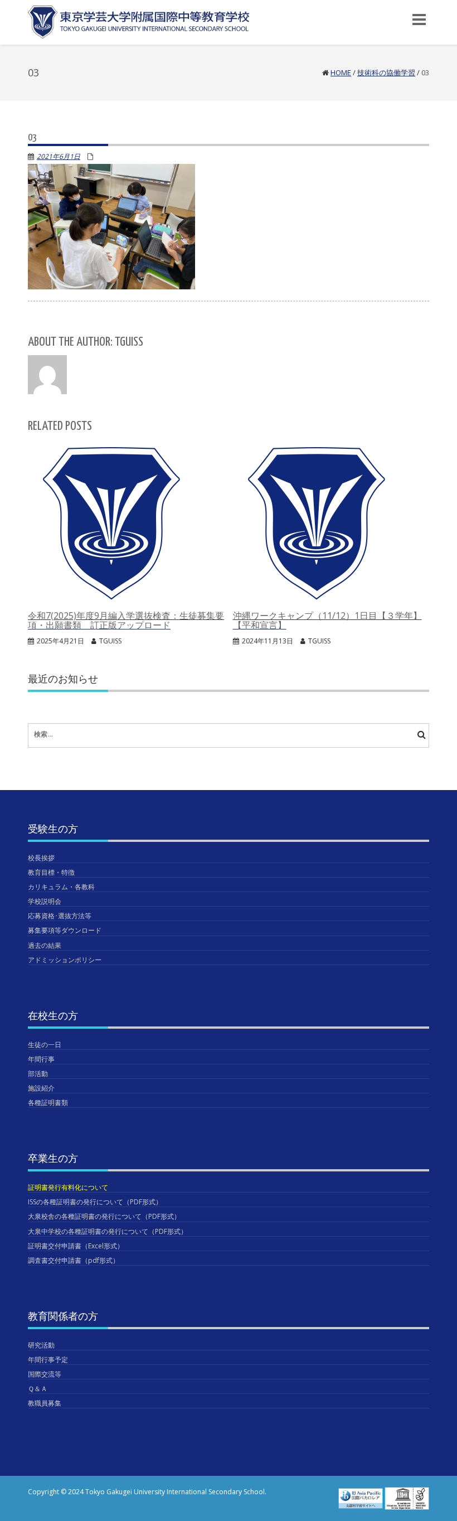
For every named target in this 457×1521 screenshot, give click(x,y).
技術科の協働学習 (386, 72)
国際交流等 (44, 1374)
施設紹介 (41, 1088)
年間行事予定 (48, 1359)
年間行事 (41, 1059)
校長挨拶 (41, 858)
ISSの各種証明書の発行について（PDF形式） (95, 1202)
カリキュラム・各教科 (61, 887)
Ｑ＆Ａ (37, 1388)
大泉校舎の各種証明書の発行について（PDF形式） (104, 1216)
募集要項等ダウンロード (64, 930)
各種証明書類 (48, 1102)
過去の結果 (44, 945)
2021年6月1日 (58, 156)
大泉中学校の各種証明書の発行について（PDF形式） (107, 1231)
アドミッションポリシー (64, 960)
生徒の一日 (44, 1044)
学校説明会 (44, 901)
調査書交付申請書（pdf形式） (73, 1260)
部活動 (38, 1073)
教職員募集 (44, 1403)
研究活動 (41, 1345)
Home (340, 72)
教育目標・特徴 (51, 872)
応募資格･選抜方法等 (59, 916)
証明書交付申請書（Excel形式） (76, 1246)
